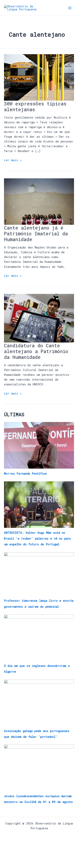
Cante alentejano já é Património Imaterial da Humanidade (36, 233)
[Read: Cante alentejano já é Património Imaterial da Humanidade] (39, 201)
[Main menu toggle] (70, 8)
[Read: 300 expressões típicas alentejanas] (39, 77)
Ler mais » (13, 160)
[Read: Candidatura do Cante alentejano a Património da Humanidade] (39, 318)
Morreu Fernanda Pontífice (25, 473)
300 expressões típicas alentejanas (35, 106)
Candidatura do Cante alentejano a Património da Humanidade (36, 351)
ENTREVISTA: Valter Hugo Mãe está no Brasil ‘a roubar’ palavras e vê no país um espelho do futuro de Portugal (37, 538)
